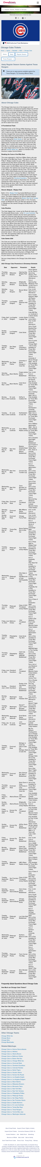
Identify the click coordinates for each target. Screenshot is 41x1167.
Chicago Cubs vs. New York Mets (11, 1089)
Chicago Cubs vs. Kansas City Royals (12, 1075)
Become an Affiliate (12, 1137)
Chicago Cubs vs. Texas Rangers (11, 1109)
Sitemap (35, 1140)
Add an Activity (29, 1137)
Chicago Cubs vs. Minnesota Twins (12, 1086)
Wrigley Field (13, 193)
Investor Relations (10, 1134)
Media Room (23, 1134)
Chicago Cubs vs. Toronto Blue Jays (12, 1112)
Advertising (31, 1134)
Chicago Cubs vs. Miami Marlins (11, 1082)
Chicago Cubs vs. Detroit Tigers (11, 1070)
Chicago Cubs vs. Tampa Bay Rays (12, 1107)
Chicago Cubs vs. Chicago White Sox (12, 1061)
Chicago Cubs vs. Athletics (9, 1051)
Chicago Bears (5, 1038)
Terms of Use (20, 1140)
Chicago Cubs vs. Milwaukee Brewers (12, 1084)
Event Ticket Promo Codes (9, 1140)
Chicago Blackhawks (7, 1042)
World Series (18, 139)
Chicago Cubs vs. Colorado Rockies (12, 1068)
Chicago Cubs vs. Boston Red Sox (11, 1058)
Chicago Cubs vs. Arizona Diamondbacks (13, 1049)
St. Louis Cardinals (29, 213)
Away (11, 54)
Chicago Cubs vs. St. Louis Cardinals (12, 1105)
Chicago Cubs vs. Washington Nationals (13, 1114)
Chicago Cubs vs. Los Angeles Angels (12, 1077)
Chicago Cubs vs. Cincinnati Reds (11, 1063)
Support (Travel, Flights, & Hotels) (25, 1128)
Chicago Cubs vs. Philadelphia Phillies (12, 1093)
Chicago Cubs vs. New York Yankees (12, 1091)
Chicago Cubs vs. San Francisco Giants (13, 1100)
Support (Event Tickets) (11, 1131)
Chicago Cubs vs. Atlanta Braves (11, 1054)
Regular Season (21, 54)
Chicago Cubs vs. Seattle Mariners (11, 1103)
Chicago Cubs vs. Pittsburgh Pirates (12, 1096)
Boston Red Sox (27, 198)
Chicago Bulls (5, 1040)
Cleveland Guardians (20, 178)
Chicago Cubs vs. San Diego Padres (12, 1098)
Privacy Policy (28, 1140)
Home (5, 54)
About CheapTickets (11, 1128)
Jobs (18, 1134)
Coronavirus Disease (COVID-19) (26, 1131)
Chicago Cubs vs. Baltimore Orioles (12, 1056)
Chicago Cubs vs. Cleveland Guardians (13, 1065)
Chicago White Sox (12, 149)
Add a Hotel (21, 1137)
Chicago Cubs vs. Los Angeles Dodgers (13, 1079)
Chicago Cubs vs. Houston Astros (11, 1072)
